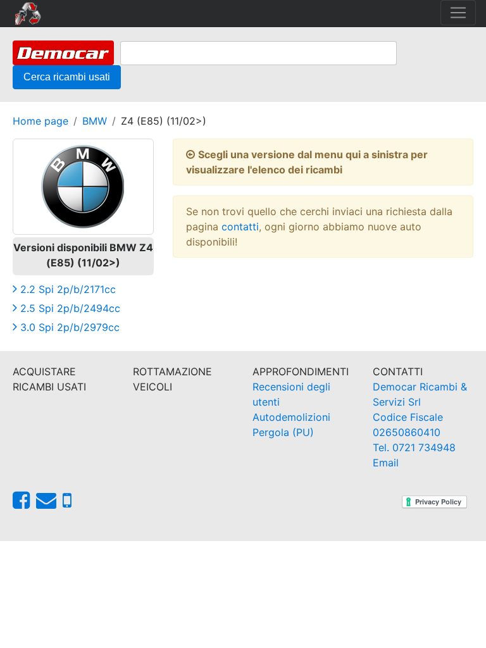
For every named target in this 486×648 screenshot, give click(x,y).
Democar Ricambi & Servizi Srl (420, 394)
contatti (240, 226)
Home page (40, 121)
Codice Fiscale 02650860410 (408, 425)
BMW (94, 121)
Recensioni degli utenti (291, 394)
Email (386, 462)
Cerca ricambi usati (66, 77)
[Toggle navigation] (458, 12)
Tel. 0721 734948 (414, 447)
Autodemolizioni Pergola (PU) (291, 425)
